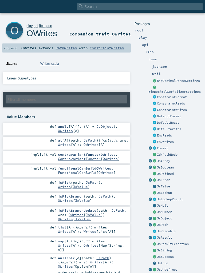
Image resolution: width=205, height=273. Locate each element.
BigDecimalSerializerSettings (174, 92)
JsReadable (166, 231)
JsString (164, 250)
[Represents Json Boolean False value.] (154, 186)
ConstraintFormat (172, 97)
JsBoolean (165, 167)
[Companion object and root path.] (150, 225)
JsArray (163, 161)
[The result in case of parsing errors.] (154, 180)
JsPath (162, 225)
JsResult (164, 237)
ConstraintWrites (172, 110)
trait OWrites (113, 34)
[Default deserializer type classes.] (154, 123)
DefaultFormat (169, 116)
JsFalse (163, 186)
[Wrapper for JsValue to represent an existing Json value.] (154, 174)
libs (42, 26)
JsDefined (165, 174)
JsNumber (164, 212)
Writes (64, 144)
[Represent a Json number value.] (154, 212)
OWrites (41, 33)
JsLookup (164, 193)
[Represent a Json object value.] (154, 218)
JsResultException (173, 244)
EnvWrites (165, 142)
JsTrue (162, 263)
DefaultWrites (169, 129)
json (49, 26)
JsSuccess (165, 257)
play (29, 26)
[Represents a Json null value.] (154, 206)
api (36, 26)
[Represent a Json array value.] (154, 161)
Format (162, 148)
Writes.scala (49, 63)
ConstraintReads (171, 103)
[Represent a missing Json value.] (154, 270)
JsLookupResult (170, 199)
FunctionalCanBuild (77, 172)
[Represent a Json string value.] (154, 250)
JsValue (80, 186)
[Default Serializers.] (154, 129)
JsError (163, 180)
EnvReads (164, 135)
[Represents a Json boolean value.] (154, 168)
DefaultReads (168, 123)
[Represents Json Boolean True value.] (154, 263)
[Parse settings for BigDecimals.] (154, 81)
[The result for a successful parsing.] (154, 257)
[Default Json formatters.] (154, 116)
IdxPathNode (167, 154)
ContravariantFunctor (79, 158)
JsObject (164, 218)
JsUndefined (167, 269)
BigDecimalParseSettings (178, 81)
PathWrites (66, 48)
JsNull (162, 205)
